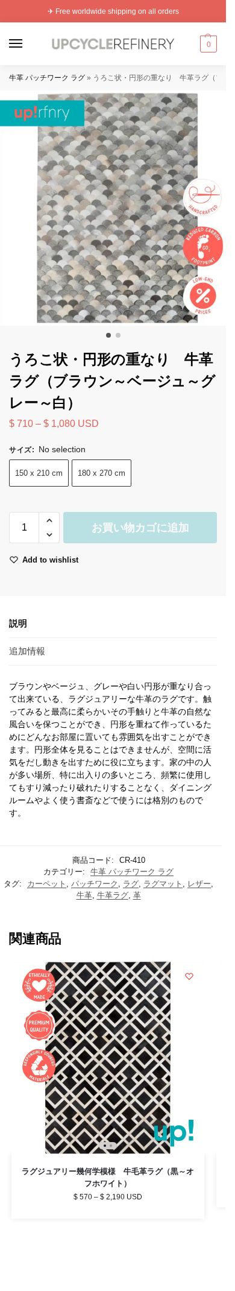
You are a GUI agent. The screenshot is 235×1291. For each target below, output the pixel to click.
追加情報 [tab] (27, 651)
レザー (199, 883)
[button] (207, 44)
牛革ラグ (112, 895)
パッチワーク (94, 883)
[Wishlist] (189, 976)
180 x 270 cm (101, 473)
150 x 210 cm (39, 473)
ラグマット (163, 883)
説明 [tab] (18, 623)
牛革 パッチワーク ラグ (47, 78)
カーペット (46, 883)
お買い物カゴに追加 (140, 528)
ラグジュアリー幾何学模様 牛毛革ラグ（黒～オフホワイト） (108, 1177)
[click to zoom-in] (117, 208)
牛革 (84, 895)
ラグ (131, 883)
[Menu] (27, 44)
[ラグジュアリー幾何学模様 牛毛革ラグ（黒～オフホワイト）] (107, 1057)
